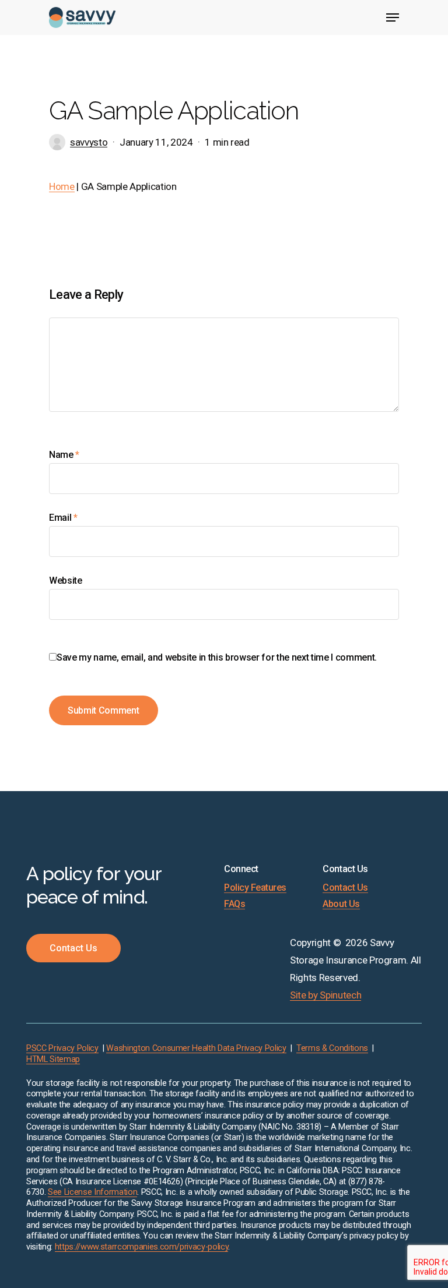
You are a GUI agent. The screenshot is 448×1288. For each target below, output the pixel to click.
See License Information (92, 1192)
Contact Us (345, 888)
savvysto (88, 142)
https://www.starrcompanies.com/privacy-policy (142, 1247)
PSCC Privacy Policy (62, 1048)
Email (63, 517)
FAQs (234, 904)
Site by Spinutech (325, 995)
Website (65, 580)
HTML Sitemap (53, 1059)
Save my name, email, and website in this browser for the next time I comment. (217, 657)
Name (64, 454)
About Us (341, 904)
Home (62, 186)
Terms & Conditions (332, 1048)
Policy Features (255, 888)
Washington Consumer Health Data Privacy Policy (196, 1048)
